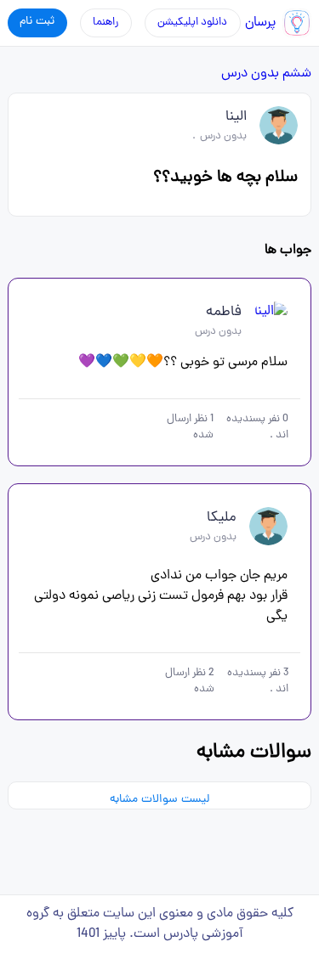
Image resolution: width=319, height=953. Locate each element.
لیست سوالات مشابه (159, 800)
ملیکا (221, 518)
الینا (236, 117)
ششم (296, 74)
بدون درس (250, 74)
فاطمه (224, 313)
